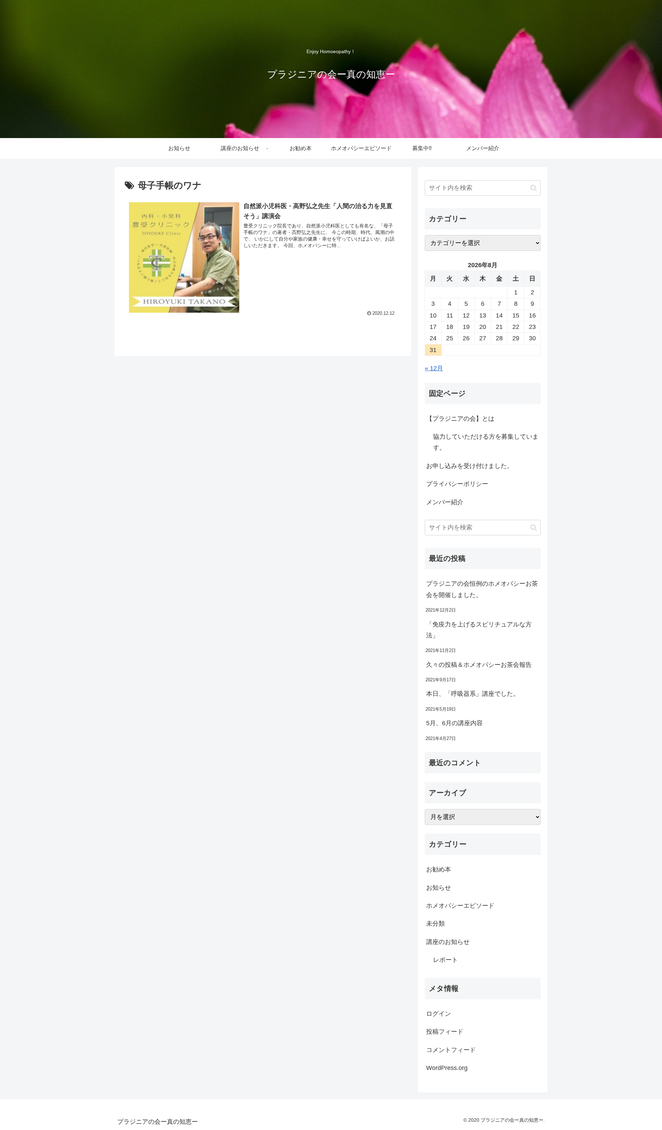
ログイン (438, 1013)
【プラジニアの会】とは (460, 418)
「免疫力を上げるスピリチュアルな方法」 (479, 630)
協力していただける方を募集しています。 (486, 442)
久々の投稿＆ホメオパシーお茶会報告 (479, 664)
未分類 (435, 923)
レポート (445, 959)
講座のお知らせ (448, 941)
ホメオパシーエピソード (460, 905)
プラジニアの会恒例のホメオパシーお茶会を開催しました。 (482, 589)
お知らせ (438, 887)
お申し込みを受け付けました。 (469, 465)
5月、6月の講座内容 (454, 723)
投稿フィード (444, 1031)
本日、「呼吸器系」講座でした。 (472, 693)
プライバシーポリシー (457, 483)
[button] (534, 188)
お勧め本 (438, 869)
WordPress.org (447, 1067)
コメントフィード (451, 1049)
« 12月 (434, 368)
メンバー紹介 (444, 502)
